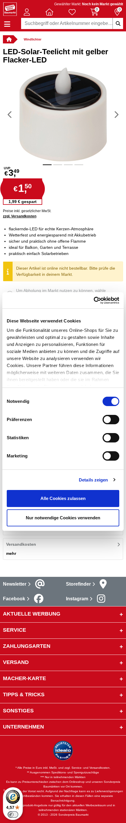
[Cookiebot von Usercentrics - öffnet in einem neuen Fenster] (93, 300)
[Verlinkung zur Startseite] (8, 39)
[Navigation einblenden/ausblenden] (7, 24)
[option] (63, 114)
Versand (16, 662)
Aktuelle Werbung (31, 614)
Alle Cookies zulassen (63, 498)
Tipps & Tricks (24, 694)
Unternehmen (23, 727)
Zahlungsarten (26, 646)
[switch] (111, 419)
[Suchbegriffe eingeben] (118, 23)
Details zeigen (93, 479)
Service (14, 630)
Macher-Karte (24, 678)
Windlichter (32, 39)
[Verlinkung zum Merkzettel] (72, 12)
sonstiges (18, 711)
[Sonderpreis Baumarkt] (10, 8)
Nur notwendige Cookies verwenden (63, 517)
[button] (27, 12)
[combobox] (72, 23)
